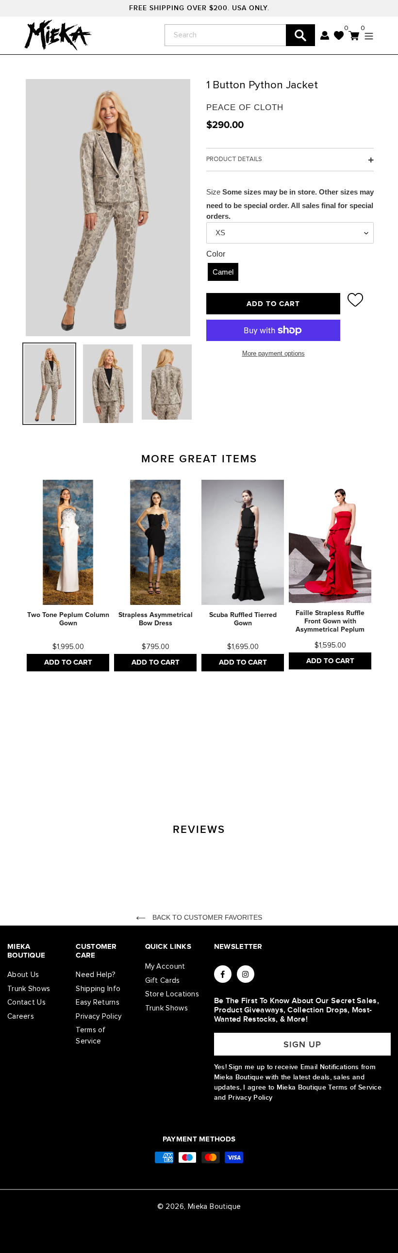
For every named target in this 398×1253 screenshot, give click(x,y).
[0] (339, 35)
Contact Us (26, 1002)
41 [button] (264, 776)
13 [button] (206, 763)
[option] (68, 575)
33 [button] (148, 776)
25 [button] (31, 776)
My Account (165, 966)
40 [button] (250, 776)
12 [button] (192, 763)
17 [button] (264, 763)
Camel (223, 272)
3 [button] (61, 763)
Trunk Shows (28, 989)
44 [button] (308, 776)
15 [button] (235, 763)
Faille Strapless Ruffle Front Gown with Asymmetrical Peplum (330, 621)
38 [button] (221, 776)
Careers (20, 1016)
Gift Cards (162, 980)
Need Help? (96, 974)
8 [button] (133, 763)
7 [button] (119, 763)
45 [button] (323, 776)
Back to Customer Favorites (206, 917)
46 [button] (337, 776)
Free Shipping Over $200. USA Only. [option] (199, 8)
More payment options (273, 353)
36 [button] (192, 776)
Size (213, 192)
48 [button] (366, 776)
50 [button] (206, 788)
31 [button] (119, 776)
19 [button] (293, 763)
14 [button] (221, 763)
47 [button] (352, 776)
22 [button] (337, 763)
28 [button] (75, 776)
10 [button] (162, 763)
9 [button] (148, 763)
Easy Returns (97, 1002)
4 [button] (75, 763)
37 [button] (206, 776)
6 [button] (104, 763)
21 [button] (323, 763)
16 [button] (250, 763)
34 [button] (162, 776)
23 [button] (352, 763)
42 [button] (279, 776)
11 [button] (177, 763)
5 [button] (90, 763)
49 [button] (192, 788)
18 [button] (279, 763)
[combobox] (240, 35)
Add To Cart (68, 662)
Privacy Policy (98, 1016)
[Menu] (366, 35)
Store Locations (172, 994)
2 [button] (46, 763)
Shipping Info (98, 989)
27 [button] (61, 776)
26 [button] (46, 776)
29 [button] (90, 776)
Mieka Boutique (214, 1206)
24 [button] (366, 763)
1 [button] (31, 763)
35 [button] (177, 776)
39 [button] (235, 776)
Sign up (302, 1045)
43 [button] (293, 776)
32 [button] (133, 776)
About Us (23, 974)
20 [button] (308, 763)
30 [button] (104, 776)
